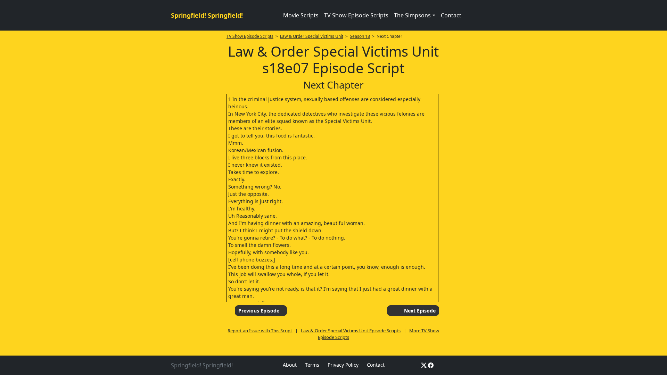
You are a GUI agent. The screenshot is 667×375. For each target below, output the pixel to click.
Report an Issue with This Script (260, 330)
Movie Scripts (301, 15)
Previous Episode (258, 310)
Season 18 (360, 36)
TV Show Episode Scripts (356, 15)
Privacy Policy (343, 364)
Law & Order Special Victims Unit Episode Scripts (351, 330)
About (290, 364)
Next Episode (420, 310)
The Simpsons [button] (412, 15)
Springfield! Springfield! (207, 15)
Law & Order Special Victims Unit (311, 36)
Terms (312, 364)
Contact (451, 15)
